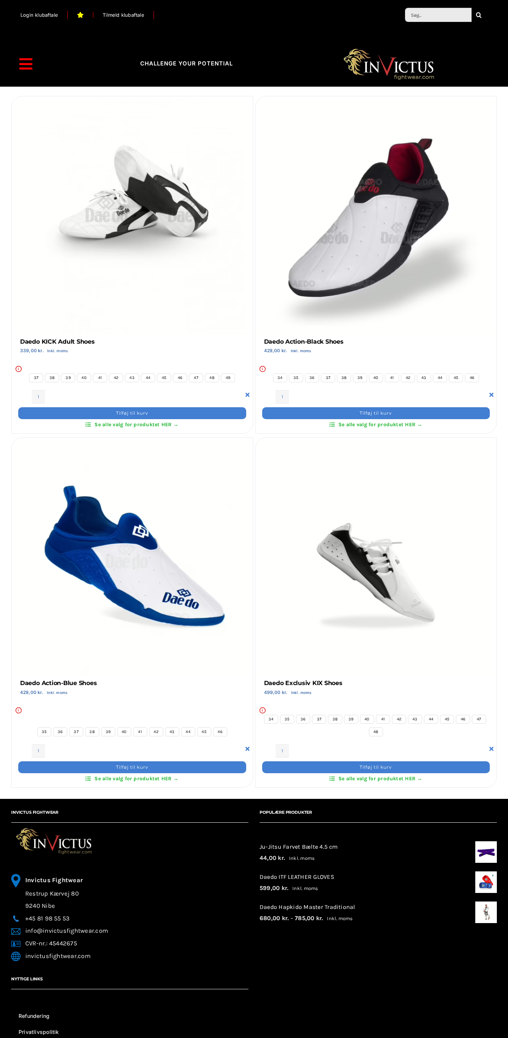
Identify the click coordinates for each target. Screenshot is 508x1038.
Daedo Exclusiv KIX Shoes (303, 683)
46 (180, 377)
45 (164, 377)
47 (196, 377)
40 (83, 377)
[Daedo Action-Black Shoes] (376, 104)
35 (295, 377)
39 (67, 377)
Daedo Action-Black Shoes (304, 341)
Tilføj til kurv (132, 413)
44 (148, 377)
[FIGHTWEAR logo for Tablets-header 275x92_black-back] (389, 49)
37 (36, 377)
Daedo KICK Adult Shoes (57, 341)
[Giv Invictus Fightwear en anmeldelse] (80, 15)
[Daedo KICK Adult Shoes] (132, 104)
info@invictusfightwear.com (66, 930)
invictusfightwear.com (58, 956)
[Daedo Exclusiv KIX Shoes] (376, 446)
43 (131, 377)
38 (52, 377)
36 (311, 377)
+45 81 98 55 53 (47, 918)
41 (100, 377)
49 (228, 377)
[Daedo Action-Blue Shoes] (132, 446)
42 (116, 377)
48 (211, 377)
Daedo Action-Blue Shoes (58, 683)
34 (279, 377)
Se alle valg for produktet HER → (136, 424)
